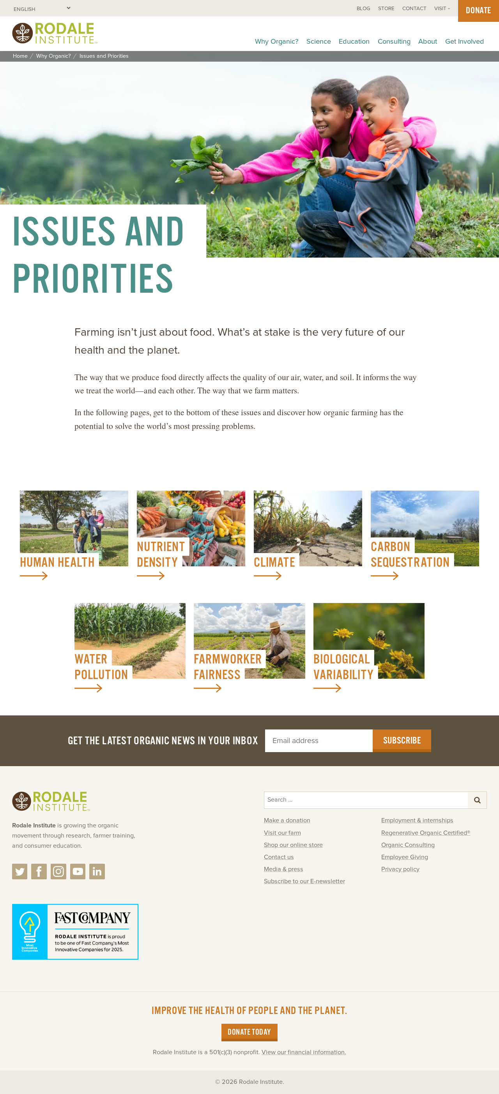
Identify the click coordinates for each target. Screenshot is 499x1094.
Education (354, 41)
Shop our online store (293, 845)
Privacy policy (400, 869)
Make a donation (287, 820)
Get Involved (464, 41)
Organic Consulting (408, 845)
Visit (440, 8)
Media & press (283, 869)
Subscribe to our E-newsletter (304, 881)
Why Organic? (276, 41)
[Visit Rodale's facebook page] (39, 871)
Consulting (394, 41)
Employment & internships (417, 820)
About (427, 41)
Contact (414, 8)
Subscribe (402, 741)
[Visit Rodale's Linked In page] (97, 871)
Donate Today (249, 1032)
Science (318, 41)
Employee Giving (404, 857)
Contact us (279, 857)
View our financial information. (304, 1052)
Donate (478, 10)
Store (386, 8)
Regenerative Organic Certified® (425, 833)
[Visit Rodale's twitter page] (20, 871)
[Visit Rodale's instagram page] (58, 871)
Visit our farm (282, 833)
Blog (363, 8)
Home (20, 56)
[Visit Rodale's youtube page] (78, 871)
